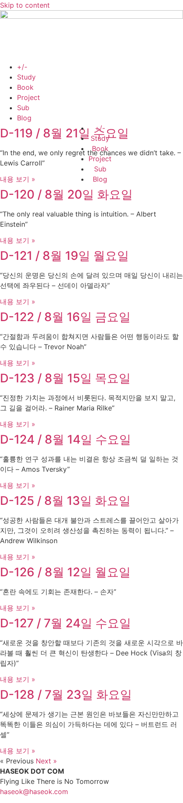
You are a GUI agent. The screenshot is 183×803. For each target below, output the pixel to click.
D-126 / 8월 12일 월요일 (65, 572)
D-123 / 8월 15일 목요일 (65, 378)
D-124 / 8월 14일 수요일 (65, 439)
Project (28, 97)
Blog (24, 118)
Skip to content (25, 5)
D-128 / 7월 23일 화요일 (66, 694)
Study (26, 77)
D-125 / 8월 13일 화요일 (65, 500)
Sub (23, 107)
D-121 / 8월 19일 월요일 (64, 255)
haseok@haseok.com (34, 791)
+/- (22, 67)
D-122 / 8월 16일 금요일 (65, 317)
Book (25, 87)
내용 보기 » (17, 179)
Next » (46, 761)
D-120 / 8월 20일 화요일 (66, 194)
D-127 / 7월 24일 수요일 (65, 623)
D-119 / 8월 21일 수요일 (64, 133)
